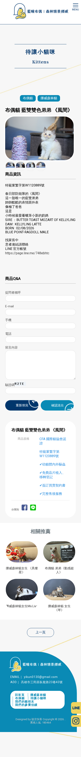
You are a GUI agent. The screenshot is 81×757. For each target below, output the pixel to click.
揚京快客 (36, 719)
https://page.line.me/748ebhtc (27, 253)
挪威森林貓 (48, 98)
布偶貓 (28, 98)
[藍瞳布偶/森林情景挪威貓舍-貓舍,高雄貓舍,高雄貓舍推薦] (40, 11)
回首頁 (20, 694)
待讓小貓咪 (39, 698)
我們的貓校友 (24, 701)
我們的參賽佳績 (26, 704)
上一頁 (40, 632)
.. (65, 719)
